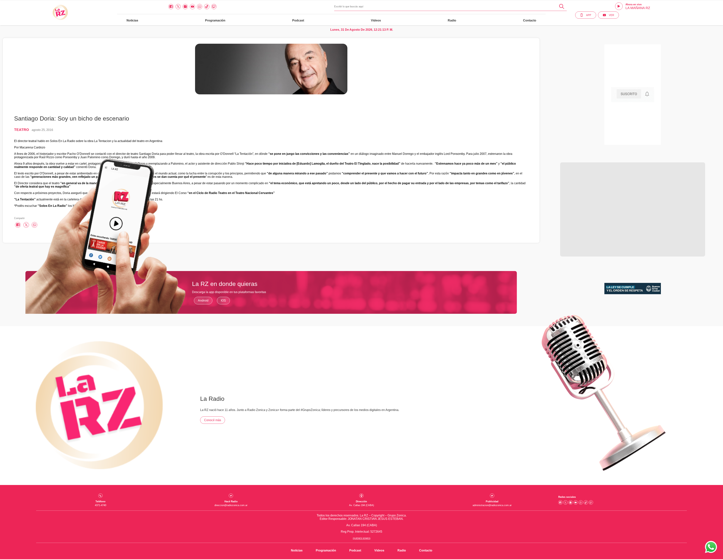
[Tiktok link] (206, 6)
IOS (223, 300)
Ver (611, 15)
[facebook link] (171, 6)
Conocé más (212, 420)
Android (203, 300)
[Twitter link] (178, 6)
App (588, 15)
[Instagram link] (185, 6)
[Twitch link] (214, 6)
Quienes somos (361, 538)
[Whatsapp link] (199, 6)
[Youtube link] (192, 6)
